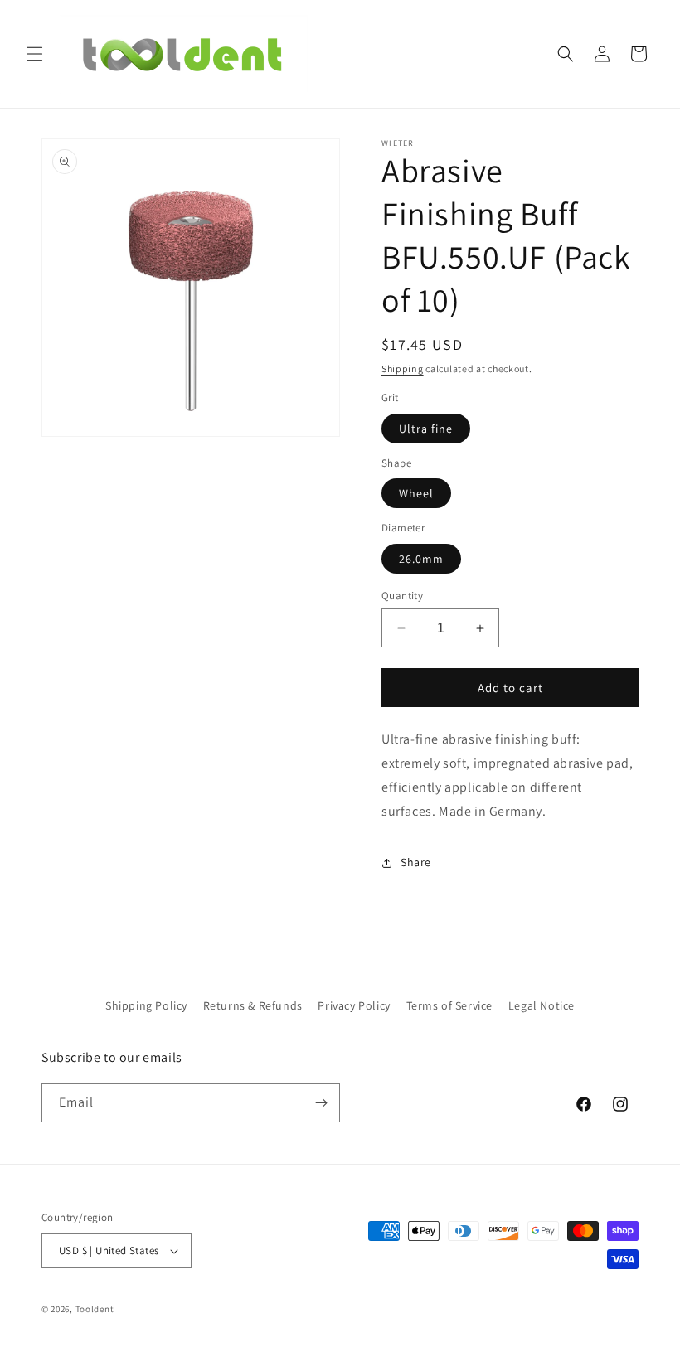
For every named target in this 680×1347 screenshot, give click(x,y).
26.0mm (421, 558)
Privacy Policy (354, 1005)
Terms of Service (449, 1005)
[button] (35, 54)
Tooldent (94, 1309)
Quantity (402, 596)
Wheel (416, 493)
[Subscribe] (321, 1102)
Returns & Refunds (253, 1005)
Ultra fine (426, 428)
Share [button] (416, 862)
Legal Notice (541, 1005)
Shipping (402, 368)
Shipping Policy (146, 1005)
